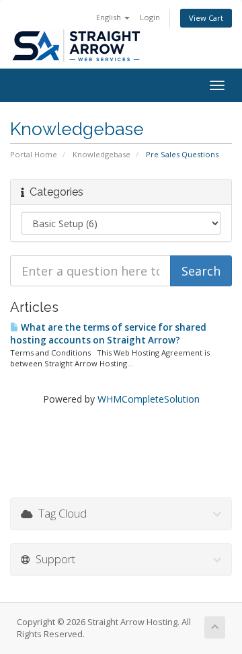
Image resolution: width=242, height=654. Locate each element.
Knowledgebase (101, 154)
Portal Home (33, 154)
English (109, 17)
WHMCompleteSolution (148, 399)
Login (150, 17)
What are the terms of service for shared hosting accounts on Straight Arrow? (108, 333)
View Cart (206, 18)
